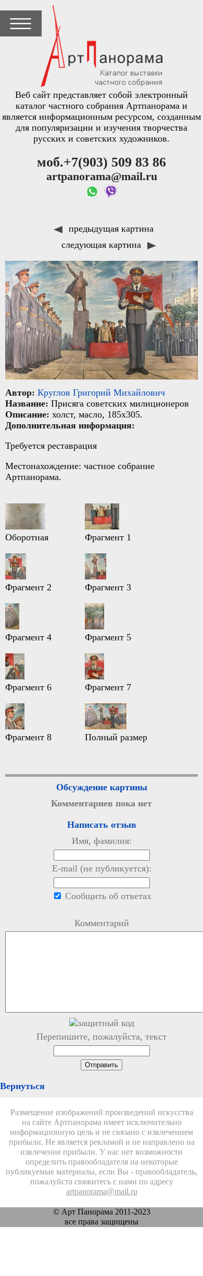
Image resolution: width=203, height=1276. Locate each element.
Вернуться (22, 1086)
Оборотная (26, 537)
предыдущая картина (110, 228)
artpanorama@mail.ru (101, 1191)
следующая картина (102, 244)
